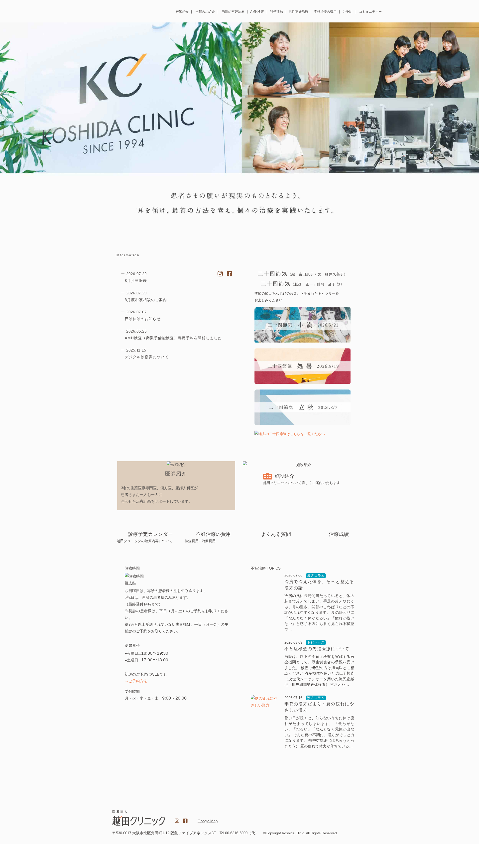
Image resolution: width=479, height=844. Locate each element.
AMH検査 (257, 11)
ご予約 (347, 11)
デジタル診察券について (147, 357)
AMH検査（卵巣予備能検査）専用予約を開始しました (173, 338)
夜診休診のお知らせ (143, 319)
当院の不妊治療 (233, 11)
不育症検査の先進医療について (317, 648)
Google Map (208, 821)
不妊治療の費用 (325, 11)
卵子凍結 (276, 11)
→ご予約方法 (136, 681)
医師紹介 (182, 11)
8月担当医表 (136, 280)
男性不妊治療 (298, 11)
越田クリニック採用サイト (340, 818)
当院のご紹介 (205, 11)
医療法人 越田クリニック (129, 10)
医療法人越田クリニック (138, 818)
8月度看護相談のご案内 (146, 300)
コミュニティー (370, 11)
